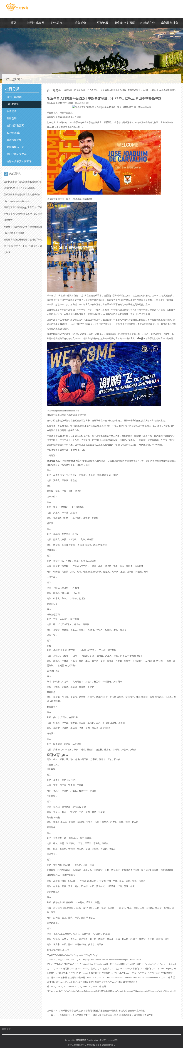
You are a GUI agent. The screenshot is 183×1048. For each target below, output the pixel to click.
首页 (13, 22)
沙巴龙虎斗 (58, 22)
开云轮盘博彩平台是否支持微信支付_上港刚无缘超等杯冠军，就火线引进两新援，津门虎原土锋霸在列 (104, 1015)
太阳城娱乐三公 (15, 147)
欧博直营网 (79, 90)
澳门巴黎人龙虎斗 (17, 154)
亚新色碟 (102, 22)
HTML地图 (113, 1040)
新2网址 (112, 1045)
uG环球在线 (147, 22)
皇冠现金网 (94, 1045)
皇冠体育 (84, 1045)
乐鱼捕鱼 (80, 22)
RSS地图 (103, 1040)
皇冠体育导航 (73, 1045)
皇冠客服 (104, 1045)
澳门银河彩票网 (125, 22)
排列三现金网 (35, 22)
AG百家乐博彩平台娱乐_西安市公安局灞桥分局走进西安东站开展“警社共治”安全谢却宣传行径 (100, 1010)
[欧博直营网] (17, 11)
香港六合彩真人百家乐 (19, 161)
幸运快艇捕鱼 (169, 22)
